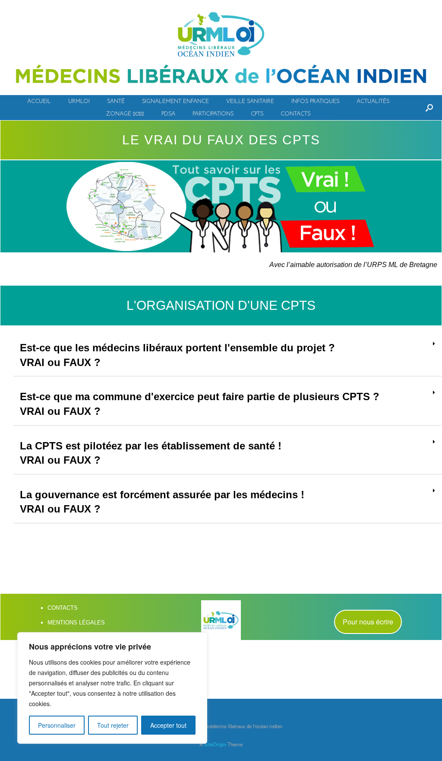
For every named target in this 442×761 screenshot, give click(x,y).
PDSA (168, 114)
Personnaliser (57, 725)
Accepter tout (168, 725)
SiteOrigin (215, 744)
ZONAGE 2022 (125, 114)
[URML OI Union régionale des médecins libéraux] (221, 47)
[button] (368, 622)
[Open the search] (429, 107)
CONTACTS (295, 114)
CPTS (257, 114)
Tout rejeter (113, 725)
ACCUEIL (39, 101)
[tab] (227, 355)
